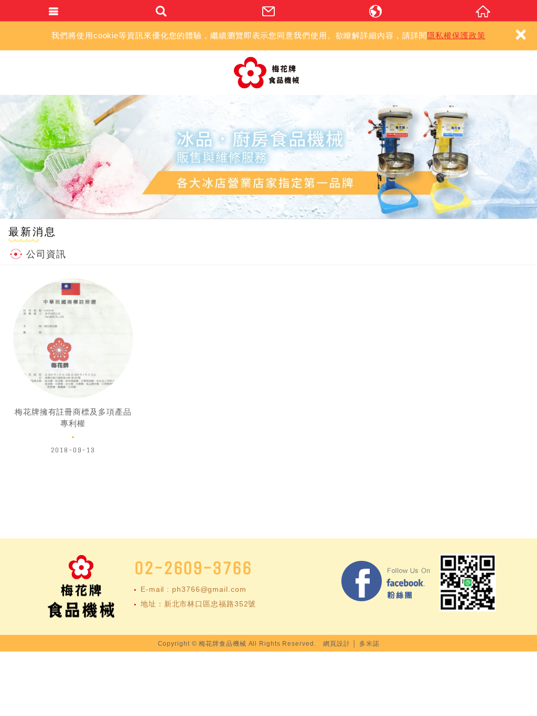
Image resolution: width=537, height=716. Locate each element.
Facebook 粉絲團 (386, 582)
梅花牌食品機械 (268, 73)
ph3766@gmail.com (209, 589)
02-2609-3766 (193, 568)
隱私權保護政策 (456, 35)
